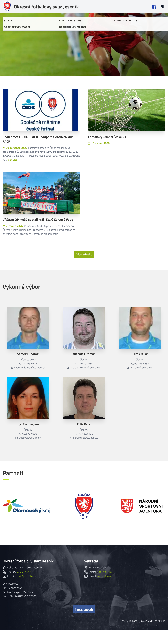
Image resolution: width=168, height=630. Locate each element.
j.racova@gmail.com (30, 438)
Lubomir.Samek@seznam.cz (29, 367)
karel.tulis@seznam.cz (85, 438)
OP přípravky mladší (72, 27)
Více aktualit (84, 254)
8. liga (8, 20)
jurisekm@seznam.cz (141, 367)
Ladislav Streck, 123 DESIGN (151, 621)
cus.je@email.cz (24, 576)
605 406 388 (105, 572)
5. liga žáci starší (70, 20)
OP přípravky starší (17, 27)
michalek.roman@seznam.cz (85, 367)
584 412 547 (23, 572)
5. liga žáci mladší (126, 20)
